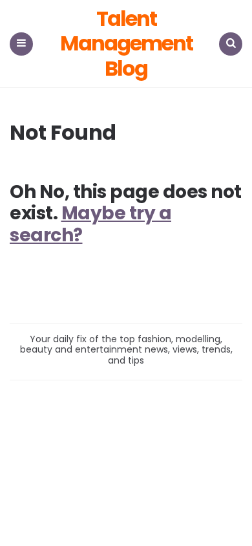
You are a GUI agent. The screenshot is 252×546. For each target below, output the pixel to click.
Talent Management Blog (126, 43)
